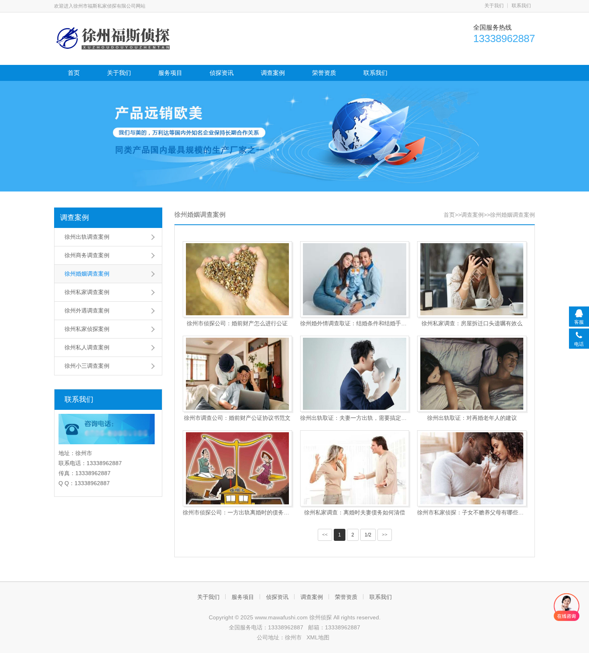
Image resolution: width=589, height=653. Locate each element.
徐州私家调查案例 (87, 292)
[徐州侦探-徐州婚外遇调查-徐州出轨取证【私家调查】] (114, 37)
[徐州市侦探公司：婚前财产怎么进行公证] (237, 279)
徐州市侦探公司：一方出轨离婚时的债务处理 (237, 512)
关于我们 (494, 5)
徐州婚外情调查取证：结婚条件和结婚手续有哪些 (354, 323)
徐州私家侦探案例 (87, 329)
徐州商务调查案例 (87, 255)
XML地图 (318, 637)
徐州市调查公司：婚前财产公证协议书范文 (237, 418)
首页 (74, 72)
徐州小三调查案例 (87, 366)
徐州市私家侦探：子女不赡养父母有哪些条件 (471, 512)
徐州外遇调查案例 (87, 310)
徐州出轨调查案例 (87, 237)
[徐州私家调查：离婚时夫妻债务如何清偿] (354, 468)
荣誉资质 (324, 72)
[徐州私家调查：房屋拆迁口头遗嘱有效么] (471, 279)
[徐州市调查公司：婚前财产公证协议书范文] (237, 374)
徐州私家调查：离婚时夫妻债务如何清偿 (354, 512)
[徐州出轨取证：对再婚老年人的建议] (471, 374)
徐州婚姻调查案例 (87, 273)
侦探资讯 (222, 72)
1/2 (368, 535)
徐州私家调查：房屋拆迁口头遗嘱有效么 (472, 323)
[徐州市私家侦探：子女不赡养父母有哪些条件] (471, 468)
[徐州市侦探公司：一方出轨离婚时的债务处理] (237, 468)
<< (325, 535)
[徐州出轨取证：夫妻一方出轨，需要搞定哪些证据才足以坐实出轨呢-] (354, 374)
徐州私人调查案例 (87, 347)
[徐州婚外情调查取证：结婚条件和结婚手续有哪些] (354, 279)
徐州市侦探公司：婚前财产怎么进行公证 (237, 323)
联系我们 (521, 5)
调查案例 (273, 72)
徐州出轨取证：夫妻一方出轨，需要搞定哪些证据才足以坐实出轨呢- (354, 418)
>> (384, 535)
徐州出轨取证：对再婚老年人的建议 (472, 418)
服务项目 (170, 72)
